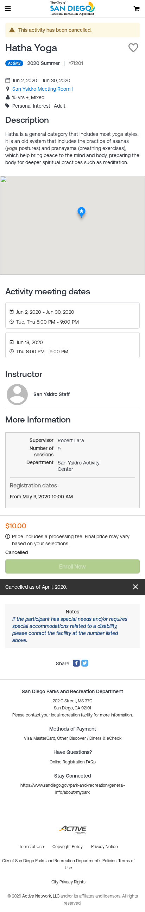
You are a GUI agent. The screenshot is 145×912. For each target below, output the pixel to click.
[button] (133, 48)
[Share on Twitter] (85, 665)
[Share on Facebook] (76, 665)
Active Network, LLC (41, 896)
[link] (42, 89)
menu (8, 8)
